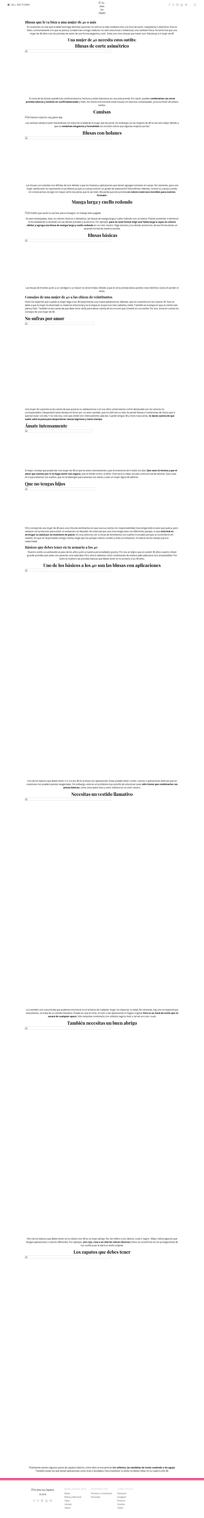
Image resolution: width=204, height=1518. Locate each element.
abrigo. (101, 1238)
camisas (34, 122)
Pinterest (121, 1500)
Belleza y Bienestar (73, 1497)
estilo (174, 188)
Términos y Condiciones (101, 1493)
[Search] (194, 5)
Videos (68, 1507)
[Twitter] (186, 5)
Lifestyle (68, 1504)
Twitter (120, 1507)
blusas (47, 98)
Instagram (121, 1497)
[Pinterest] (177, 5)
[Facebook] (169, 5)
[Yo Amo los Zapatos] (102, 8)
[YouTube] (182, 5)
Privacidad (95, 1497)
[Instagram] (173, 5)
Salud (67, 1500)
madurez (67, 305)
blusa (87, 780)
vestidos (34, 1009)
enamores (120, 470)
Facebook (121, 1493)
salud (42, 534)
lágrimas (80, 419)
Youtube (121, 1504)
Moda (67, 1493)
